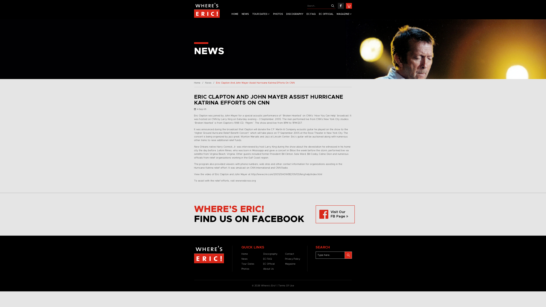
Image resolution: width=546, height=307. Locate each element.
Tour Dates (259, 14)
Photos (278, 14)
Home (234, 14)
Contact (289, 254)
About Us (268, 269)
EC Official (326, 14)
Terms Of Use (286, 286)
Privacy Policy (292, 259)
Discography (294, 14)
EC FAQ (311, 14)
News (245, 14)
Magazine (343, 14)
